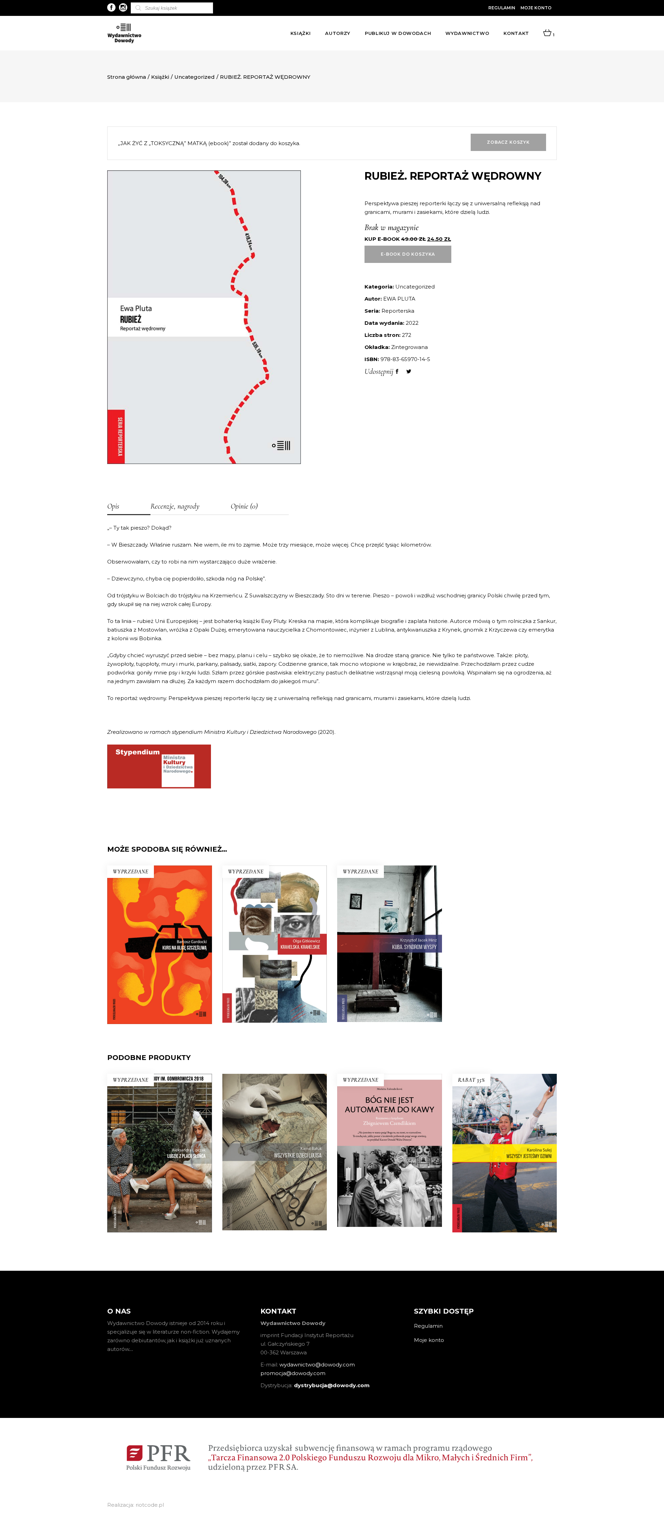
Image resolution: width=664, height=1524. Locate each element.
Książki (160, 77)
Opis (113, 506)
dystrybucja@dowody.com (332, 1385)
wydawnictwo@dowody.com (317, 1364)
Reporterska (397, 310)
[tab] (128, 507)
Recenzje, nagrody (175, 506)
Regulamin (501, 7)
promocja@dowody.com (292, 1373)
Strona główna (126, 77)
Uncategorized (194, 77)
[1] (547, 33)
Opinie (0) (244, 506)
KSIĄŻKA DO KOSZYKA (504, 1192)
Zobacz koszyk (508, 142)
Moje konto (536, 7)
